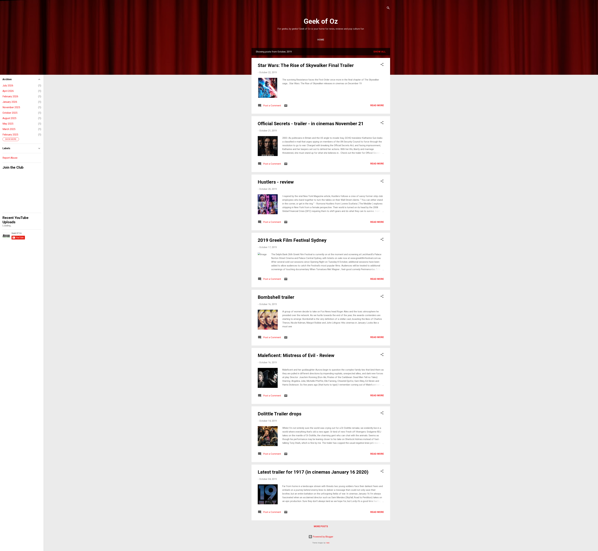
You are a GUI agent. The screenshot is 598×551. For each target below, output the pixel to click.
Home (320, 39)
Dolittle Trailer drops (279, 413)
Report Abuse (9, 157)
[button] (382, 65)
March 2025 (8, 129)
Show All (379, 51)
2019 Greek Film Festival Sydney (292, 240)
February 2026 (10, 96)
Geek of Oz (321, 21)
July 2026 (7, 85)
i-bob (327, 543)
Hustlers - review (276, 182)
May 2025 (7, 123)
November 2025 (11, 107)
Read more (377, 105)
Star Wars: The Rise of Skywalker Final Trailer (306, 65)
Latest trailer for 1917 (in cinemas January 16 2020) (313, 472)
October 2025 (9, 112)
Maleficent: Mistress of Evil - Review (296, 355)
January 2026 (9, 101)
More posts (321, 526)
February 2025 (10, 134)
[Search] (388, 8)
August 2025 (9, 118)
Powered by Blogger (322, 536)
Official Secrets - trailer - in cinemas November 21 (311, 123)
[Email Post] (286, 106)
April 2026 (8, 91)
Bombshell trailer (276, 297)
